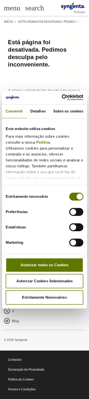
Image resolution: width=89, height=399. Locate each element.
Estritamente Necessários (44, 297)
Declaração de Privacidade (26, 369)
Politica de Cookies (21, 379)
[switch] (76, 212)
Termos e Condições (22, 389)
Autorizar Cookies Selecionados (44, 281)
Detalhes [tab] (38, 111)
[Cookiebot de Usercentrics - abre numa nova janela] (62, 97)
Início (8, 21)
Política (43, 142)
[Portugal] (73, 6)
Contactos (15, 359)
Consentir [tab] (14, 111)
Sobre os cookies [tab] (68, 111)
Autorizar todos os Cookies (45, 265)
